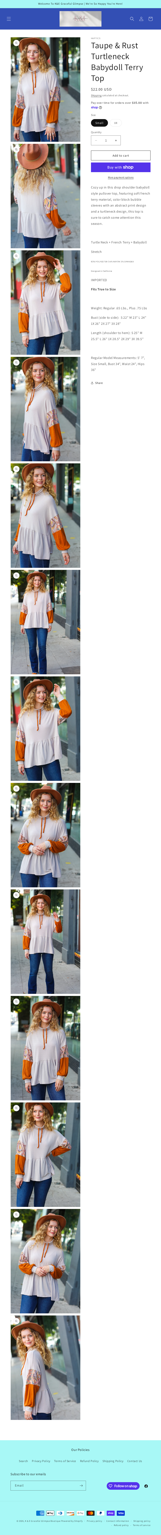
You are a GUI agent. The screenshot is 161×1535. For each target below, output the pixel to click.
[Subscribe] (81, 1486)
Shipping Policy (113, 1461)
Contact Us (134, 1461)
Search (23, 1461)
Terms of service (142, 1525)
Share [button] (99, 383)
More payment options (121, 177)
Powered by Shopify (72, 1520)
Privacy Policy (41, 1461)
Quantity (96, 132)
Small (99, 123)
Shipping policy (142, 1520)
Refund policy (121, 1525)
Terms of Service (65, 1461)
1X (118, 124)
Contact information (117, 1520)
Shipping (96, 95)
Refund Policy (89, 1461)
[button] (8, 18)
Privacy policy (94, 1520)
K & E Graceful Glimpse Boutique (43, 1520)
